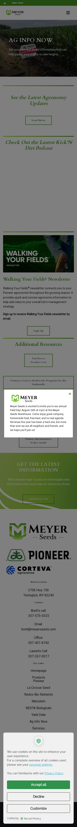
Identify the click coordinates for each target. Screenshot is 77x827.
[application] (38, 778)
